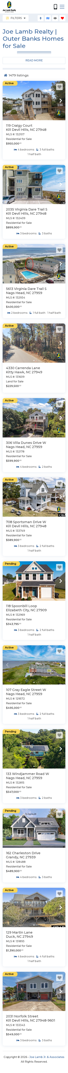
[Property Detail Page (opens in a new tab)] (34, 100)
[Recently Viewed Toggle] (55, 18)
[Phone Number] (55, 6)
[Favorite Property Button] (59, 87)
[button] (7, 100)
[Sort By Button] (41, 18)
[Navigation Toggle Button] (62, 6)
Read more (34, 60)
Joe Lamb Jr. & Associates (46, 1057)
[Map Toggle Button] (48, 18)
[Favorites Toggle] (62, 18)
